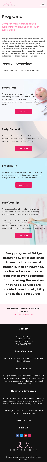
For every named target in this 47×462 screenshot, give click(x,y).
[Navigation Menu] (42, 4)
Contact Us (28, 314)
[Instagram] (21, 435)
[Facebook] (17, 435)
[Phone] (29, 435)
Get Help (18, 314)
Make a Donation (23, 420)
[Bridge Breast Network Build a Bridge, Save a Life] (8, 4)
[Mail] (25, 435)
